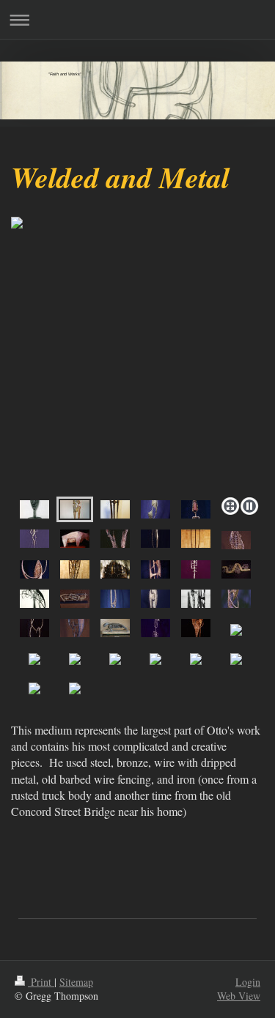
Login (247, 982)
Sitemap (76, 982)
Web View (238, 996)
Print (41, 982)
